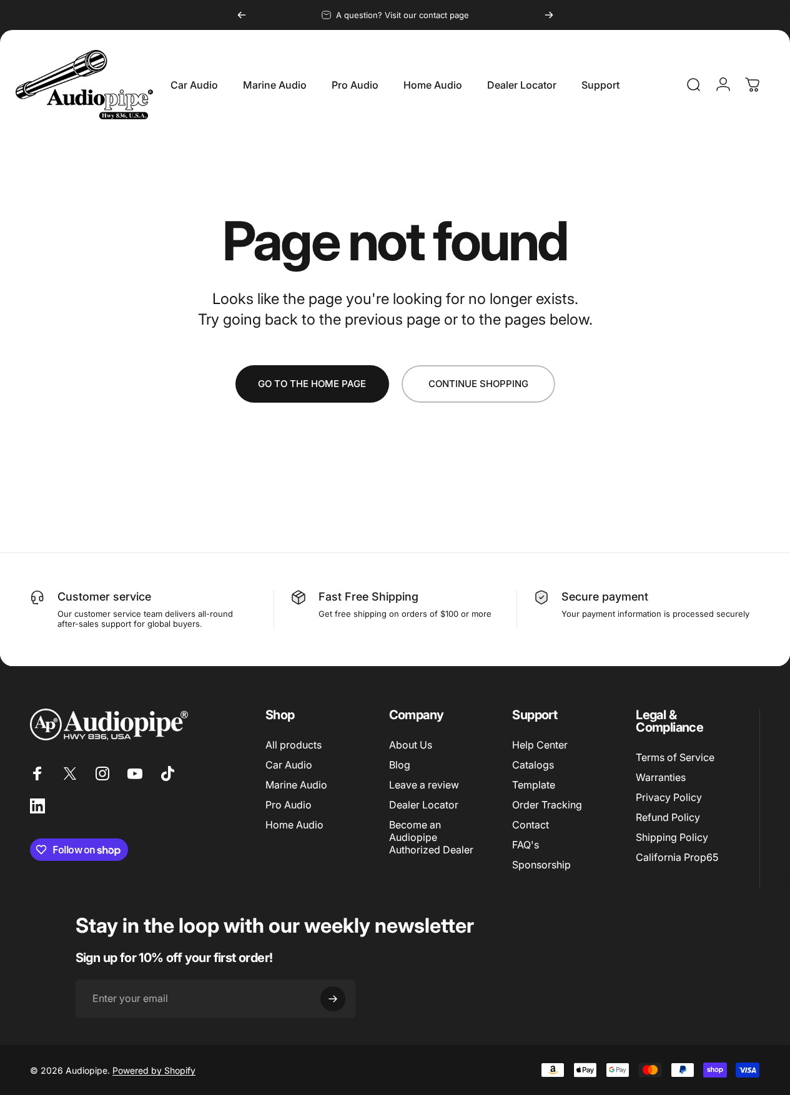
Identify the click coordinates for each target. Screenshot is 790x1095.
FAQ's (525, 844)
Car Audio (288, 765)
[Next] (549, 15)
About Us (410, 745)
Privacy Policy (669, 797)
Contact (530, 824)
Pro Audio (288, 804)
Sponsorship (541, 865)
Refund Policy (668, 817)
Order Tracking (547, 804)
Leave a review (424, 784)
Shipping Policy (672, 838)
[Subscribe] (332, 998)
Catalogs (533, 765)
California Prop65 (677, 858)
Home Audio (294, 824)
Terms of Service (675, 757)
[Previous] (241, 15)
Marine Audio (296, 784)
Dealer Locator (423, 804)
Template (533, 784)
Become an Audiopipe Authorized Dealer (431, 837)
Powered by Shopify (153, 1070)
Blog (399, 765)
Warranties (661, 777)
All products (293, 745)
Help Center (540, 745)
